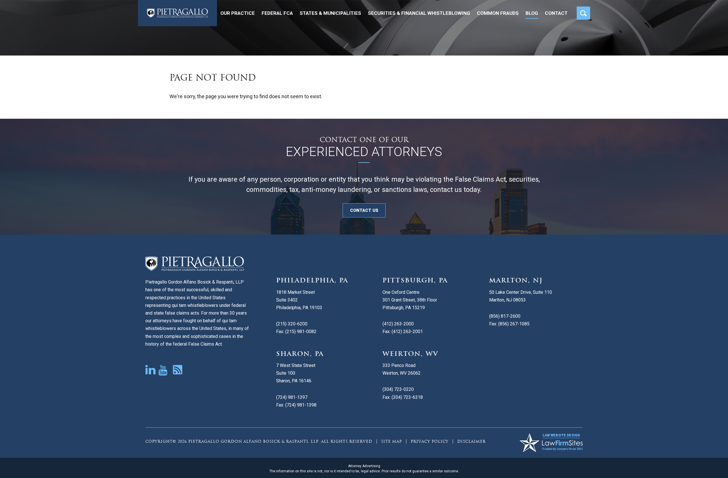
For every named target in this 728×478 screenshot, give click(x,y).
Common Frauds (498, 13)
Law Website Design (561, 435)
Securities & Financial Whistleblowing (419, 13)
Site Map (391, 441)
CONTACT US (364, 210)
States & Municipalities (330, 13)
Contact (556, 13)
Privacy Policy (429, 441)
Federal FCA (277, 13)
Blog (532, 13)
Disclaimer (471, 441)
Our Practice (237, 13)
